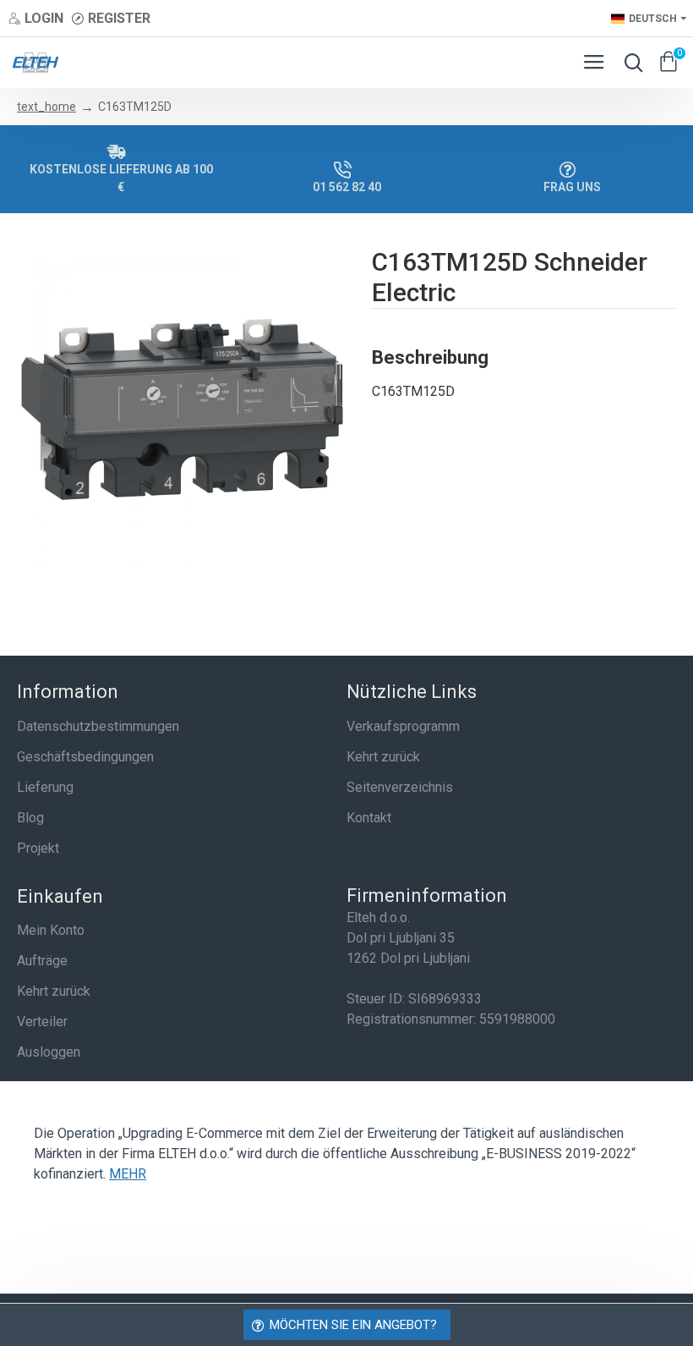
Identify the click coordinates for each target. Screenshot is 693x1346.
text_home (46, 106)
